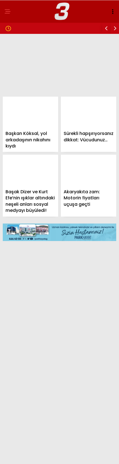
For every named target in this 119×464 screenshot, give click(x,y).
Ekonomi (17, 90)
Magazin (17, 68)
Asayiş (15, 113)
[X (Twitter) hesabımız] (38, 455)
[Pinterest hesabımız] (75, 455)
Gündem (16, 45)
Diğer (13, 147)
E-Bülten (17, 135)
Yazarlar (18, 124)
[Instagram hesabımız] (56, 455)
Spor (13, 102)
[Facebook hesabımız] (19, 455)
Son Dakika (20, 57)
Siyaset (16, 79)
